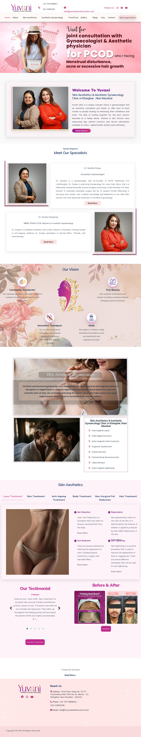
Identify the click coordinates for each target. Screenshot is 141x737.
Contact (111, 17)
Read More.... (70, 675)
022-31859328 (57, 705)
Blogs (95, 17)
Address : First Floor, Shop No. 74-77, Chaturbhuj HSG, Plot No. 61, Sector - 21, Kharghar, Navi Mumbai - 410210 (69, 694)
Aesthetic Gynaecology (52, 17)
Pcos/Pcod (73, 17)
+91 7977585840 (68, 701)
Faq (103, 17)
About (15, 17)
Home (7, 17)
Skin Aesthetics (30, 17)
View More (106, 629)
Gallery (84, 17)
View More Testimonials (35, 642)
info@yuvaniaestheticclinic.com (79, 11)
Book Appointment (127, 17)
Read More (92, 203)
